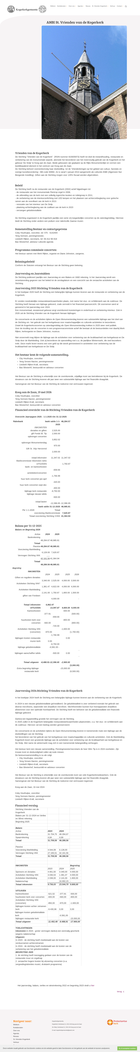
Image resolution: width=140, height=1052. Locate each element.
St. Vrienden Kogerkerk (99, 6)
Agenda (80, 6)
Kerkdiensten (61, 6)
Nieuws (88, 6)
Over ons (72, 6)
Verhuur (112, 6)
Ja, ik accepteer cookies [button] (127, 1048)
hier (92, 985)
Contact (119, 6)
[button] (110, 1048)
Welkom (53, 6)
